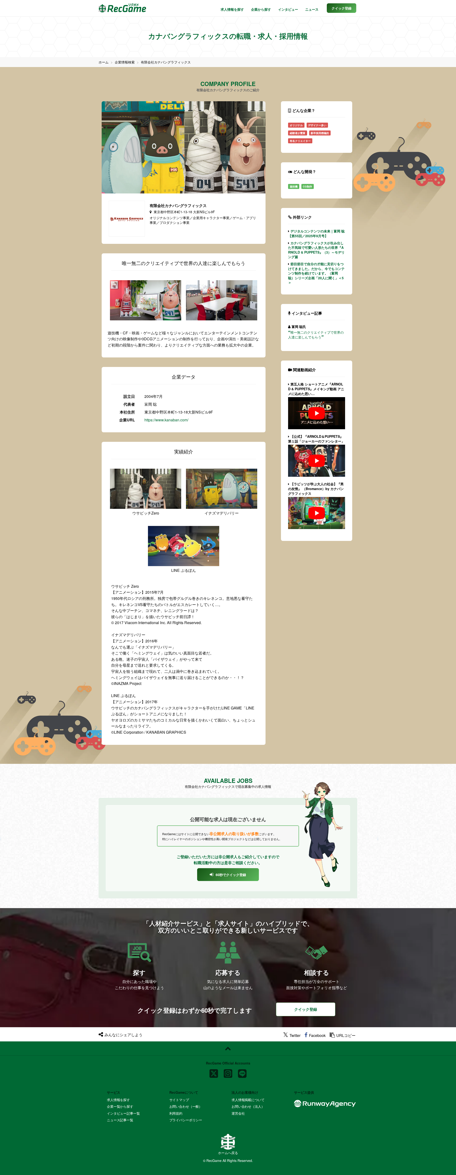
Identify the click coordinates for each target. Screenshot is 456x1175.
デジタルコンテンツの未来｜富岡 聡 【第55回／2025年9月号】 (316, 233)
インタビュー (288, 9)
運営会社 (238, 1113)
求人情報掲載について (248, 1099)
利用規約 (175, 1113)
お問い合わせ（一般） (185, 1106)
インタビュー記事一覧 (123, 1113)
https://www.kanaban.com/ (166, 420)
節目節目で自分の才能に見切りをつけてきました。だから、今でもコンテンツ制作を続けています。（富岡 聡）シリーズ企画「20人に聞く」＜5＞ (316, 273)
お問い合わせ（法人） (248, 1106)
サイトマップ (179, 1099)
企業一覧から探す (120, 1106)
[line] (242, 1072)
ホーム (104, 62)
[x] (213, 1072)
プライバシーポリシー (185, 1119)
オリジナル (296, 125)
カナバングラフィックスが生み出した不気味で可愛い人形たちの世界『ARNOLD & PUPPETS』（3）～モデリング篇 (316, 250)
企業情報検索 (125, 62)
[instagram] (228, 1072)
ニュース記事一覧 (120, 1119)
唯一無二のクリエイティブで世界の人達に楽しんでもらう (316, 334)
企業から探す (261, 9)
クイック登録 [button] (305, 1009)
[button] (341, 8)
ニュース (311, 9)
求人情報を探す (232, 9)
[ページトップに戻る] (228, 1048)
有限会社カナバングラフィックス (166, 62)
